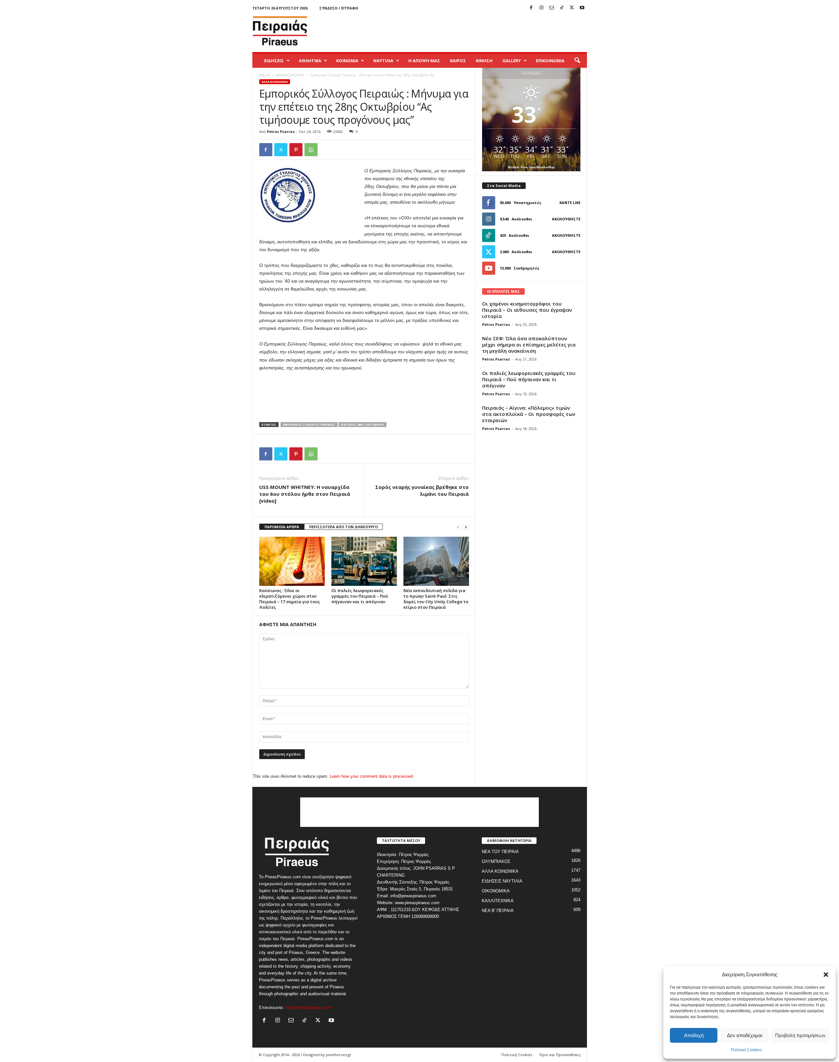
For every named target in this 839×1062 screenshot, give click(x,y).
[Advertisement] (467, 31)
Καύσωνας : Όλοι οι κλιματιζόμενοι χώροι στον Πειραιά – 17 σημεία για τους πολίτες (289, 598)
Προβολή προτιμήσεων (800, 1035)
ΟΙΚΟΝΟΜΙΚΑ (496, 890)
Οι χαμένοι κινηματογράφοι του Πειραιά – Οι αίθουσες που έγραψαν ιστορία (527, 309)
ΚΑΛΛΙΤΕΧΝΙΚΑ (498, 900)
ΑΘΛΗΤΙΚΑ (310, 61)
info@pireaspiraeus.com (308, 1007)
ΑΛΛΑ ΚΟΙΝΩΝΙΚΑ (290, 75)
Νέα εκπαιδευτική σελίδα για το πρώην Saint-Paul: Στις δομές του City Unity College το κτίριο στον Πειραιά (435, 598)
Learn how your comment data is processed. (372, 776)
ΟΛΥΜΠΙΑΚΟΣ (496, 861)
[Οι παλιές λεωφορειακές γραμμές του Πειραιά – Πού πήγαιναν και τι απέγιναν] (364, 561)
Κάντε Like (569, 202)
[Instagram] (541, 8)
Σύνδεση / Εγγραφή (338, 8)
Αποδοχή (694, 1035)
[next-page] (465, 527)
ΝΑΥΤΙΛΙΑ (383, 61)
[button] (826, 974)
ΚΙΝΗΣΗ (484, 61)
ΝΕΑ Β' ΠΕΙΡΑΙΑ (498, 910)
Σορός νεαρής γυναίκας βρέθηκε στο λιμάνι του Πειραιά (422, 490)
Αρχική (264, 75)
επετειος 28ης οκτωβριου (362, 424)
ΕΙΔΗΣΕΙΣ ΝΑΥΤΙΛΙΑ (502, 881)
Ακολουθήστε (566, 218)
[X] (572, 8)
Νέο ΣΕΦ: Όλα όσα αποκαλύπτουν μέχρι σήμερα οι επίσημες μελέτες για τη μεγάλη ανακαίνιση (529, 344)
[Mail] (552, 8)
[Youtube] (582, 8)
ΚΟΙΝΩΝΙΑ (347, 61)
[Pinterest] (295, 149)
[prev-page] (458, 527)
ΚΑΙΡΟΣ (458, 61)
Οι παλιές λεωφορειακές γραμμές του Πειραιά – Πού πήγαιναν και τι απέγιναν (359, 596)
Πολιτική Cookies (746, 1050)
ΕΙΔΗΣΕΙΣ (274, 61)
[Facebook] (531, 8)
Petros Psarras (281, 131)
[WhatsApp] (311, 149)
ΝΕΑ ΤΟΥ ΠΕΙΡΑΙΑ (500, 851)
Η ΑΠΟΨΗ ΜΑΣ (424, 61)
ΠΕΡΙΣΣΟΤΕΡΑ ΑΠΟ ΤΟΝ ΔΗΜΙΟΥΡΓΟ (343, 526)
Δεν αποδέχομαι (744, 1035)
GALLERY (511, 61)
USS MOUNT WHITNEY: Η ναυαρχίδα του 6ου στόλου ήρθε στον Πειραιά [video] (304, 494)
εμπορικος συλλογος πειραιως (309, 424)
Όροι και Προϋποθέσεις (560, 1054)
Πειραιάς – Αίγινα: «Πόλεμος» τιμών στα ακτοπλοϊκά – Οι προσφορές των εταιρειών (528, 413)
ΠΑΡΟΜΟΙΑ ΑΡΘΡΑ (281, 526)
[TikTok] (562, 8)
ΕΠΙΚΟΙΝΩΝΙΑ (550, 61)
